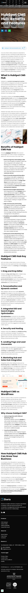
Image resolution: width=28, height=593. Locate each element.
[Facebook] (6, 31)
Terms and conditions (6, 559)
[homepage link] (3, 2)
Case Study (4, 536)
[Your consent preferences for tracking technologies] (2, 591)
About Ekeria (4, 534)
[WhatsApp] (9, 31)
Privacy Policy (4, 556)
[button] (3, 48)
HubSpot (8, 153)
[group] (14, 48)
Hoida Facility (4, 524)
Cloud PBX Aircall (5, 527)
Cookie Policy (4, 558)
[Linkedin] (2, 31)
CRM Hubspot (4, 522)
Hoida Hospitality (5, 525)
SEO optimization (6, 316)
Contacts (3, 538)
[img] (22, 48)
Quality (3, 561)
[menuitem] (6, 2)
